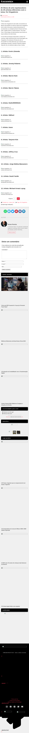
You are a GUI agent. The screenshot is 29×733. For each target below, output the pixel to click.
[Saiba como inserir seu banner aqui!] (10, 432)
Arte (13, 202)
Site (3, 266)
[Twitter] (18, 706)
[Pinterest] (14, 706)
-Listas (10, 202)
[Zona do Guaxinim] (18, 432)
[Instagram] (6, 706)
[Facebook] (10, 706)
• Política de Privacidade (14, 700)
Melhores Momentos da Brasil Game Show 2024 (13, 341)
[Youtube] (22, 706)
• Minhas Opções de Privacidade (14, 702)
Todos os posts (11, 232)
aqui (22, 416)
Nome (3, 261)
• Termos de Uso (14, 699)
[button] (5, 211)
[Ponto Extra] (14, 432)
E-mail (3, 264)
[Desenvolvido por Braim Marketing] (21, 712)
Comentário (5, 249)
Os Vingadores (23, 202)
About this (8, 416)
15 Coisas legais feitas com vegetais (10, 606)
